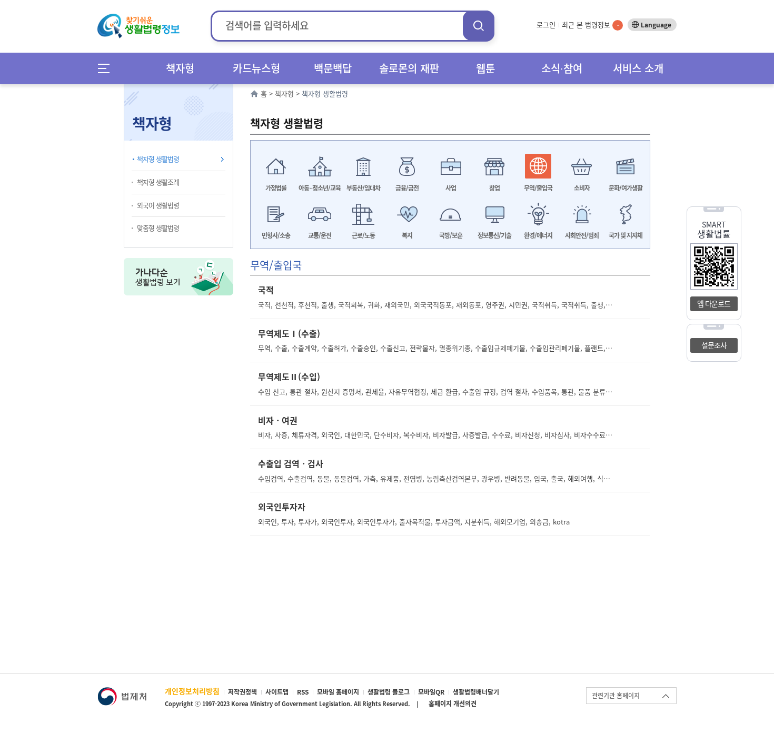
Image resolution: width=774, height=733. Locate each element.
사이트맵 (277, 692)
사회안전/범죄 (582, 235)
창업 (494, 188)
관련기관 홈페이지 (616, 695)
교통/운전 (319, 235)
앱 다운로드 (713, 303)
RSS (303, 692)
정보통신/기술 (494, 235)
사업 (450, 188)
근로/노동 (363, 235)
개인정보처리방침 (192, 691)
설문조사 (714, 345)
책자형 (180, 68)
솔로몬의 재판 (409, 68)
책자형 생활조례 (158, 182)
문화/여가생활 (625, 188)
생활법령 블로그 (389, 692)
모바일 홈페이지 (338, 692)
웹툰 (485, 68)
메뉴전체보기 (107, 68)
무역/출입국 (538, 188)
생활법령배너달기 (476, 692)
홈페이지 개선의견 (453, 703)
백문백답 (333, 68)
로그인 (546, 24)
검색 (478, 26)
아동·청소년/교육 (320, 188)
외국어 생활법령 (158, 205)
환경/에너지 (538, 235)
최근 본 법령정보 (590, 24)
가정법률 (275, 188)
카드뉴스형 (256, 68)
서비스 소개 (638, 68)
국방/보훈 (450, 235)
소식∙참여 (561, 68)
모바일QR (431, 692)
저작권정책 (242, 692)
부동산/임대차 (363, 188)
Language (656, 24)
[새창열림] (121, 692)
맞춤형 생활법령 (158, 228)
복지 (407, 235)
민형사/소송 (276, 235)
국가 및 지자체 (625, 235)
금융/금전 (407, 188)
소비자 (582, 188)
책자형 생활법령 (158, 159)
